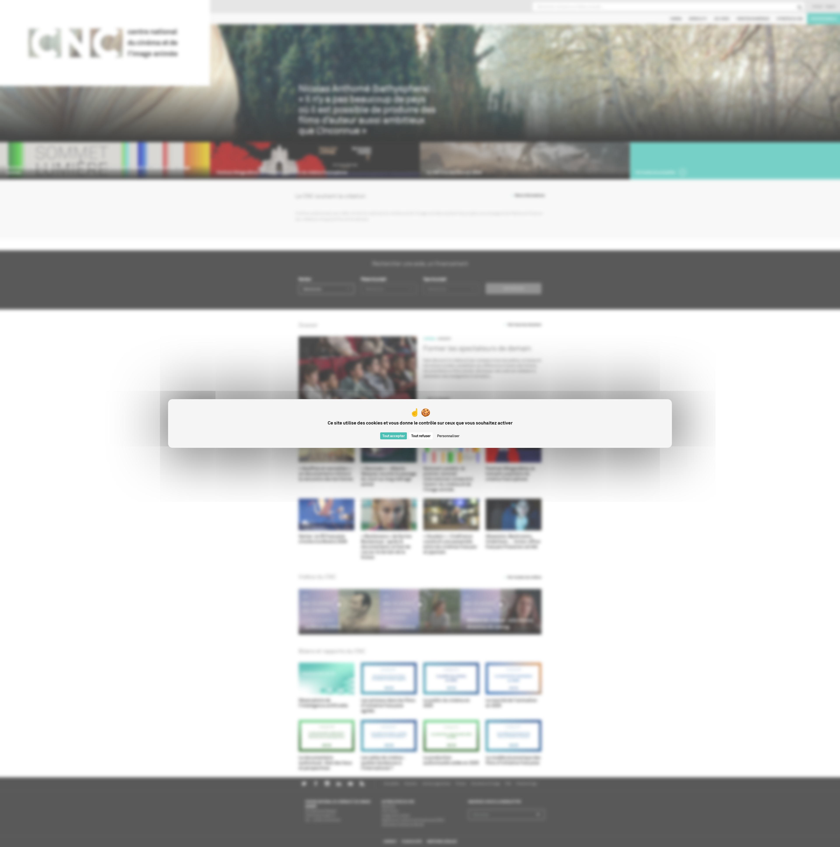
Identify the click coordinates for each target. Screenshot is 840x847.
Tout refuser (420, 436)
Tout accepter (393, 436)
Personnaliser (448, 436)
